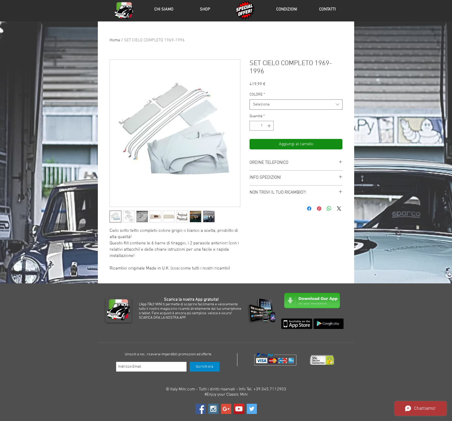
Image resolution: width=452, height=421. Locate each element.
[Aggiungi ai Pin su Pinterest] (319, 208)
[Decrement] (253, 125)
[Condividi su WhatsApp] (329, 208)
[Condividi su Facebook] (309, 208)
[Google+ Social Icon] (226, 409)
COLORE (257, 94)
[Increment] (269, 125)
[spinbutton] (261, 125)
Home (115, 40)
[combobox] (296, 104)
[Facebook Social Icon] (200, 409)
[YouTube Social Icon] (239, 409)
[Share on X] (339, 208)
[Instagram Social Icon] (213, 409)
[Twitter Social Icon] (252, 409)
